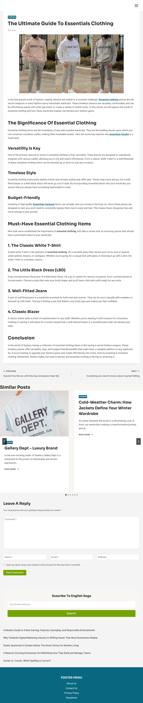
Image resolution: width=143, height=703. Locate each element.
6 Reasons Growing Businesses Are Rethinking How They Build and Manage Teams (47, 653)
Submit (71, 613)
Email (55, 557)
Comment (11, 519)
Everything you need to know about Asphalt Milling (113, 374)
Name (8, 557)
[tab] (66, 495)
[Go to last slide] (4, 441)
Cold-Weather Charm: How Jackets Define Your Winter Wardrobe (105, 408)
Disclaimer (71, 698)
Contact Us (71, 688)
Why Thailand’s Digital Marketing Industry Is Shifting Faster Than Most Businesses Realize (50, 638)
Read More (11, 469)
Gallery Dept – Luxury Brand (31, 448)
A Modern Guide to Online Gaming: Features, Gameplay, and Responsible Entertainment (49, 630)
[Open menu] (136, 5)
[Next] (138, 441)
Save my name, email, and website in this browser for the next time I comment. (43, 565)
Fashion (12, 17)
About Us (71, 683)
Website (102, 557)
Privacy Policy (71, 693)
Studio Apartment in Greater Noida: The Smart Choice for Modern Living (41, 645)
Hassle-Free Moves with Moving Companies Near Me (31, 374)
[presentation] (34, 413)
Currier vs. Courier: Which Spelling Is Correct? (27, 660)
